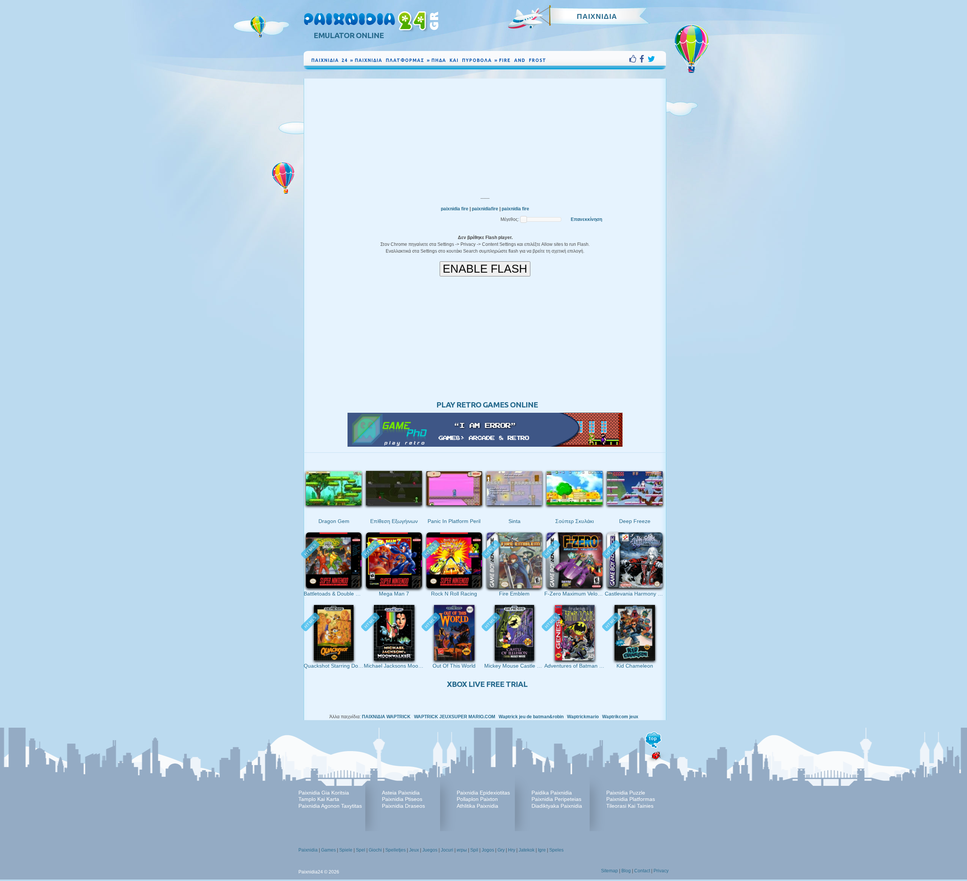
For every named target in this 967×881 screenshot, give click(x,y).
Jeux (414, 850)
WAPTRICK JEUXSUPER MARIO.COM (454, 716)
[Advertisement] (485, 135)
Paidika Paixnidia (551, 793)
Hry (511, 850)
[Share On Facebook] (643, 59)
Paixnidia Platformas (630, 799)
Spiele (345, 850)
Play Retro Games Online (487, 404)
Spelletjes (395, 850)
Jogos (488, 850)
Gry (501, 850)
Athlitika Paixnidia (477, 806)
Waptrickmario (583, 716)
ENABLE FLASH (485, 268)
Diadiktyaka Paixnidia (556, 806)
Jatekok (526, 850)
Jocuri (447, 850)
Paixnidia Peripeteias (556, 799)
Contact (642, 870)
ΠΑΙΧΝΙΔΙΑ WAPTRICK (386, 716)
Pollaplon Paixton (477, 799)
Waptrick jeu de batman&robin (531, 716)
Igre (542, 850)
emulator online (349, 35)
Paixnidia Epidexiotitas (483, 793)
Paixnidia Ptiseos (402, 799)
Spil (474, 850)
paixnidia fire (454, 208)
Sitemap (609, 870)
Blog (626, 870)
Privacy (661, 870)
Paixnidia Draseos (403, 806)
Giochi (375, 850)
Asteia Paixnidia (401, 793)
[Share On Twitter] (651, 59)
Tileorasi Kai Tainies (629, 806)
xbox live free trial (487, 684)
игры (462, 850)
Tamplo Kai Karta (318, 799)
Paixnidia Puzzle (625, 793)
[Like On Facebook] (634, 59)
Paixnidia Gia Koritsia (323, 793)
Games (328, 850)
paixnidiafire (485, 208)
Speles (556, 850)
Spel (360, 850)
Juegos (429, 850)
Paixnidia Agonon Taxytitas (330, 806)
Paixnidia (308, 850)
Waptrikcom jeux (620, 716)
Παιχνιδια (597, 16)
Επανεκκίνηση (586, 219)
